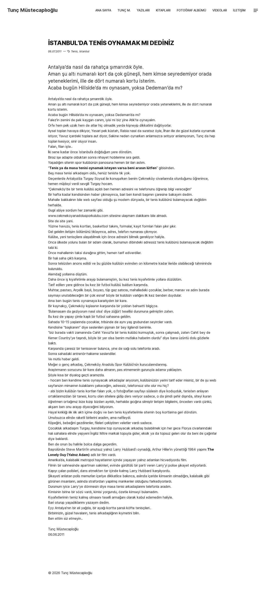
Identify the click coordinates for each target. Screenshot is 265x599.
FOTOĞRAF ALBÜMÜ (191, 10)
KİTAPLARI (163, 10)
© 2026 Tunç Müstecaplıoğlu (70, 573)
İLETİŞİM (239, 10)
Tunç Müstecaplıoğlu (32, 10)
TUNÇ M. (124, 10)
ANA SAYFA (103, 10)
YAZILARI (143, 10)
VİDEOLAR (219, 10)
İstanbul (84, 51)
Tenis (74, 51)
